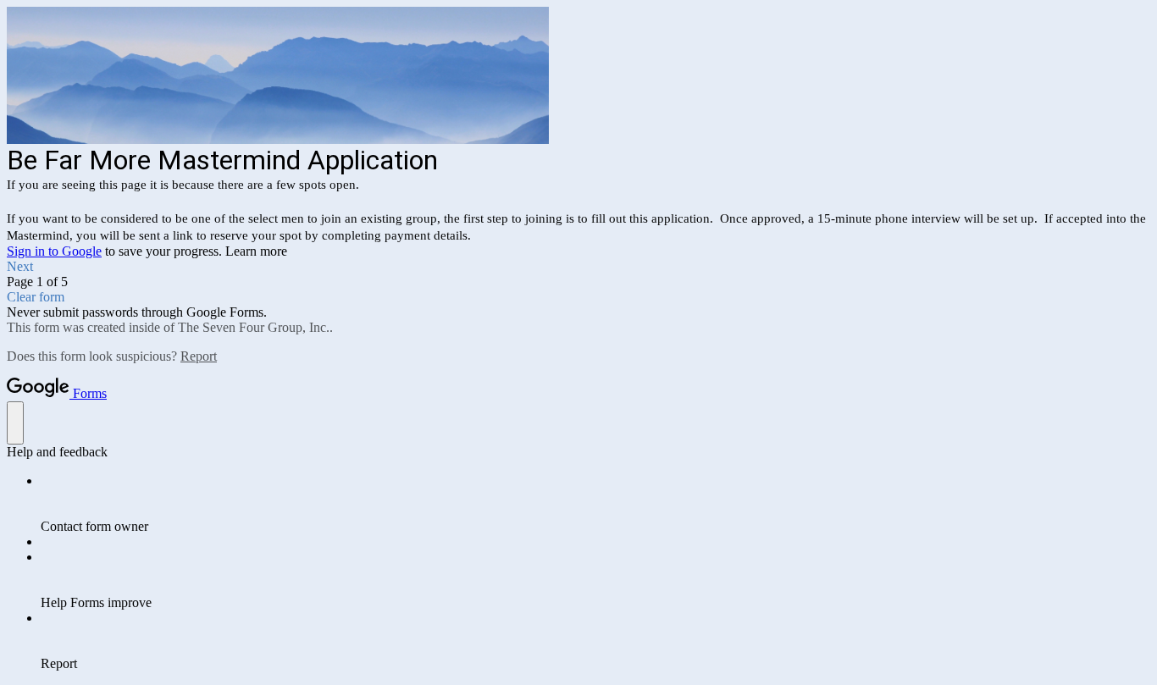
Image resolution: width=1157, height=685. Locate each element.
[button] (578, 266)
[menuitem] (595, 503)
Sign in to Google (54, 251)
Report (198, 356)
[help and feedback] (15, 423)
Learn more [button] (256, 251)
